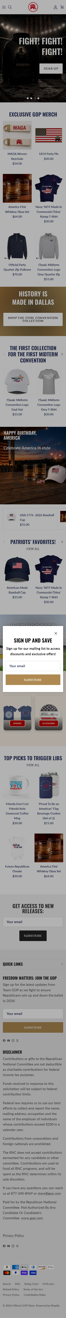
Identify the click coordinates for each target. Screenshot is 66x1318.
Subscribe (33, 680)
